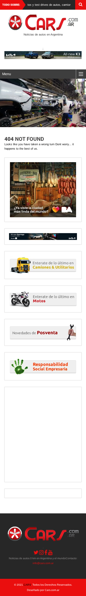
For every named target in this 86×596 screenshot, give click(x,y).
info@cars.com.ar (43, 563)
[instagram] (41, 552)
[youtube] (50, 552)
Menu (6, 74)
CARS (27, 584)
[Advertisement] (43, 434)
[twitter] (36, 552)
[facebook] (45, 552)
